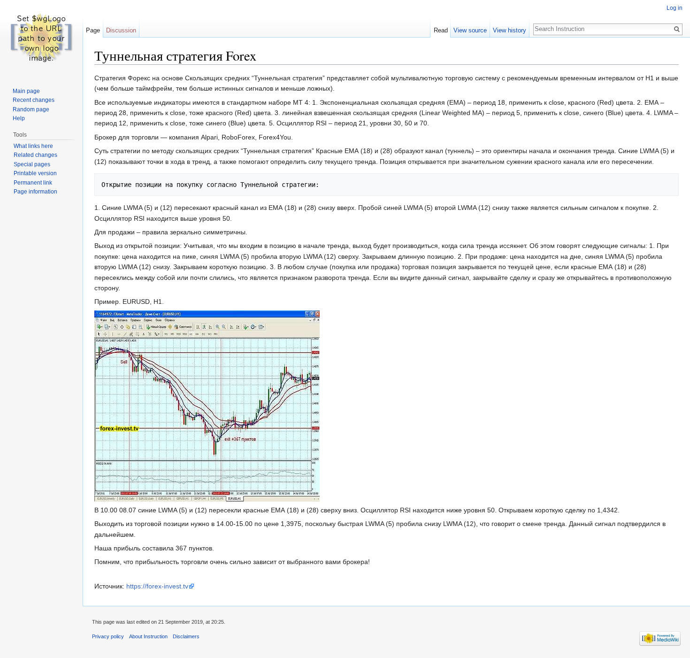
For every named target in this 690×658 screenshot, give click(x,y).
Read (441, 30)
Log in (674, 8)
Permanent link (33, 182)
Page (93, 30)
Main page (26, 91)
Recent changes (33, 100)
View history (509, 30)
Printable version (35, 173)
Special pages (32, 164)
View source (470, 30)
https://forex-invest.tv (157, 586)
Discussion (121, 30)
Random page (31, 109)
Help (19, 118)
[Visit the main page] (41, 37)
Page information (35, 191)
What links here (33, 146)
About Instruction (148, 636)
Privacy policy (108, 636)
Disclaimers (186, 636)
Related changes (35, 155)
